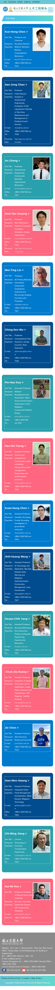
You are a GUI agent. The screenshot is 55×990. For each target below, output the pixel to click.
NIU (5, 2)
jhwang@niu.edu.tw (22, 594)
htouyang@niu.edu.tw (23, 238)
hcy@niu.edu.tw (21, 647)
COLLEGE (12, 2)
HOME (20, 2)
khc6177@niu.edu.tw (23, 59)
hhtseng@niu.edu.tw (23, 483)
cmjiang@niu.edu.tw (23, 855)
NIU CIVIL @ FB (13, 970)
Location (26, 978)
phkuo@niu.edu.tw (22, 416)
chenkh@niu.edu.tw (23, 533)
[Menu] (50, 9)
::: (1, 2)
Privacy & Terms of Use (11, 978)
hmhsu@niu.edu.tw (22, 914)
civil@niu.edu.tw (14, 959)
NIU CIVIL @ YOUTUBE (36, 970)
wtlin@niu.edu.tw (21, 304)
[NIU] (12, 942)
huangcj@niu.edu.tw (23, 703)
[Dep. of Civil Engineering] (27, 9)
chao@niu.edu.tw (22, 128)
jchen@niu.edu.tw (22, 743)
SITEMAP (36, 2)
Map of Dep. (36, 978)
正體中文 (27, 2)
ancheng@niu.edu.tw (23, 189)
